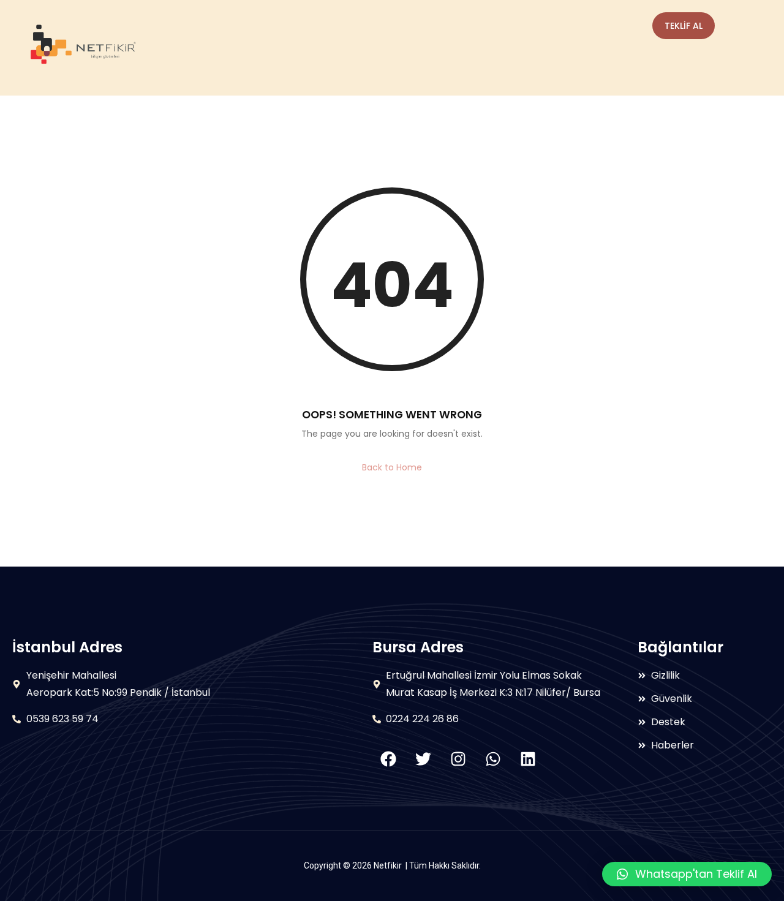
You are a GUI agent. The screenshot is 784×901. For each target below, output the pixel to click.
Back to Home (392, 467)
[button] (687, 874)
